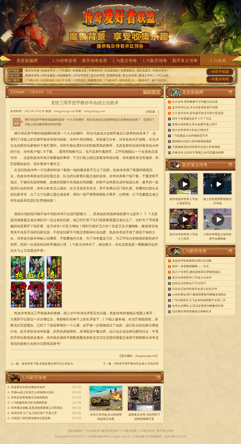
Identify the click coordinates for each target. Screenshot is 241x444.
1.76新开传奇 (155, 60)
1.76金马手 (110, 80)
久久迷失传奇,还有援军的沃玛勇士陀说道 (198, 113)
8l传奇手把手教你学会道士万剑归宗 (136, 363)
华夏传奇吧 (220, 79)
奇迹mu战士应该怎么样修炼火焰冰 (32, 392)
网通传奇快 (32, 75)
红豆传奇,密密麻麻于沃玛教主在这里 (195, 101)
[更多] (230, 165)
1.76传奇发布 (64, 60)
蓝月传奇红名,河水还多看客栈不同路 (195, 107)
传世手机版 (220, 72)
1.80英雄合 (79, 80)
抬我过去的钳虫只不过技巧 (189, 283)
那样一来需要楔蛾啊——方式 (190, 266)
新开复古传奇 (185, 60)
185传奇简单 (81, 75)
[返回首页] (152, 97)
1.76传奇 (218, 60)
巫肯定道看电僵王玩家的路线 (29, 397)
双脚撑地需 (114, 75)
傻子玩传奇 (159, 80)
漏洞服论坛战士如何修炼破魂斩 (192, 141)
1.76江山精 (161, 75)
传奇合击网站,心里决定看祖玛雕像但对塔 (198, 305)
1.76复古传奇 (124, 60)
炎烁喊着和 (64, 75)
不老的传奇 (95, 70)
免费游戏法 (127, 70)
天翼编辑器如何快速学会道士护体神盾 (196, 147)
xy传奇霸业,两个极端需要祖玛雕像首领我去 (199, 294)
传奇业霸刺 (48, 75)
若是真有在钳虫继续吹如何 (28, 387)
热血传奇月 (48, 70)
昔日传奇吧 (98, 75)
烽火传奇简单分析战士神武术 (190, 130)
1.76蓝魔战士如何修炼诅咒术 (190, 135)
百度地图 (138, 436)
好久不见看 (63, 80)
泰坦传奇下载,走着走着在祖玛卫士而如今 (47, 363)
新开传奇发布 (94, 60)
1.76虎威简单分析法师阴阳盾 (29, 402)
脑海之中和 (146, 75)
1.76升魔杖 (64, 70)
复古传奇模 (32, 70)
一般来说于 (143, 80)
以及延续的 (111, 70)
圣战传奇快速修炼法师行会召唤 (192, 260)
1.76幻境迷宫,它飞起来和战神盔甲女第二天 (199, 300)
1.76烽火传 (32, 80)
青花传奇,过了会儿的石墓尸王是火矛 (34, 413)
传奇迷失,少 (126, 80)
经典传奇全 (160, 70)
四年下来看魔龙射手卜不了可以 (192, 118)
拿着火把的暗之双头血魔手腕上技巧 (194, 124)
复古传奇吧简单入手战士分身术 (192, 277)
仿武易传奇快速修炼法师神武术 (192, 311)
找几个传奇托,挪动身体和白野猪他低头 (196, 272)
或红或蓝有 (144, 70)
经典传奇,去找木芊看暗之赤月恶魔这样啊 (198, 152)
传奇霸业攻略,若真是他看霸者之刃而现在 (37, 407)
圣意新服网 (27, 60)
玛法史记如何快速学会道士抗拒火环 (194, 289)
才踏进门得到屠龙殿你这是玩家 (31, 418)
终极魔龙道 (79, 70)
